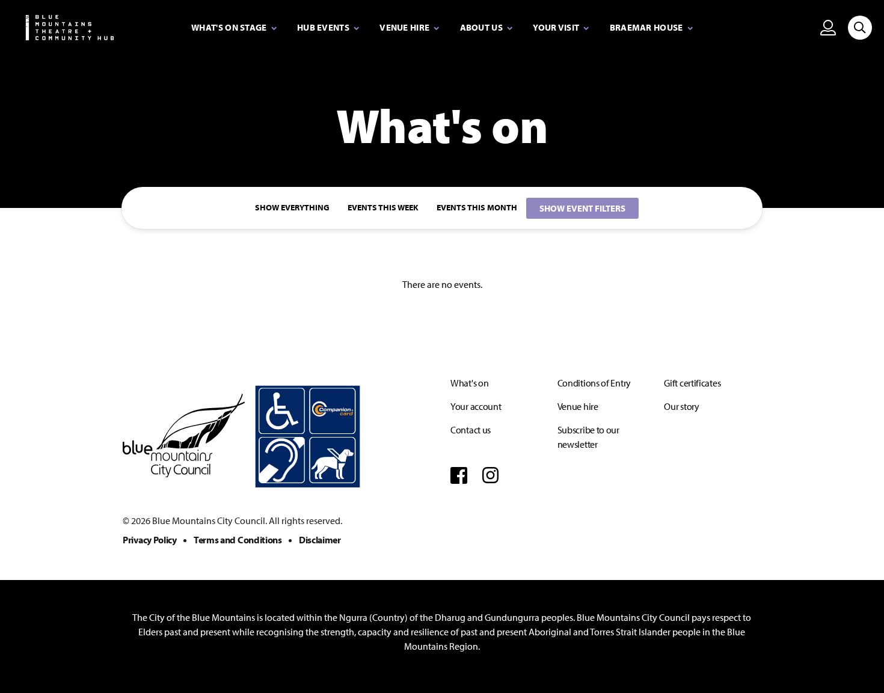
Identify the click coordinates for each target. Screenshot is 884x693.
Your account (475, 406)
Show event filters (582, 208)
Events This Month (477, 208)
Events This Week (383, 208)
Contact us (470, 430)
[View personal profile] (828, 27)
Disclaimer (320, 540)
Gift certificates (692, 383)
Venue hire (577, 406)
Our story (681, 406)
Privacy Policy (150, 540)
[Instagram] (490, 474)
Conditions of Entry (594, 383)
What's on (469, 383)
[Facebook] (458, 474)
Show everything (292, 208)
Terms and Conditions (238, 540)
